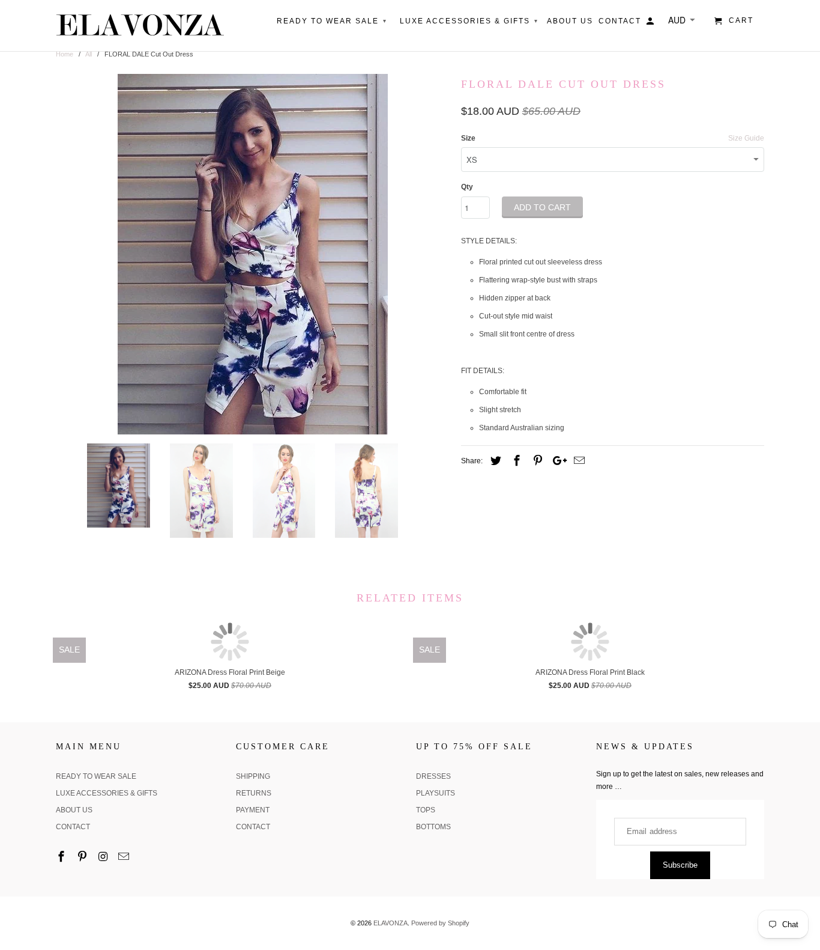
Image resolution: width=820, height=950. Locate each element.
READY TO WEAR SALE (96, 776)
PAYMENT (253, 810)
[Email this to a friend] (577, 461)
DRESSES (433, 776)
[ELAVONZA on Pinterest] (83, 857)
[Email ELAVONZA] (124, 857)
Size (468, 138)
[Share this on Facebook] (515, 461)
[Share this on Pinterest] (536, 461)
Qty (467, 187)
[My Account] (651, 23)
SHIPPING (253, 776)
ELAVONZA (390, 923)
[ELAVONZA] (140, 25)
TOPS (425, 810)
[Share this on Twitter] (494, 461)
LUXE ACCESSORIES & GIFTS (106, 793)
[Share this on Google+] (556, 461)
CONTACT (73, 827)
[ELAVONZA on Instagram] (104, 857)
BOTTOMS (433, 827)
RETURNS (253, 793)
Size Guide (746, 138)
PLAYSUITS (435, 793)
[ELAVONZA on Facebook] (62, 857)
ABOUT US (74, 810)
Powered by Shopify (440, 923)
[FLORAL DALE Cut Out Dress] (252, 254)
